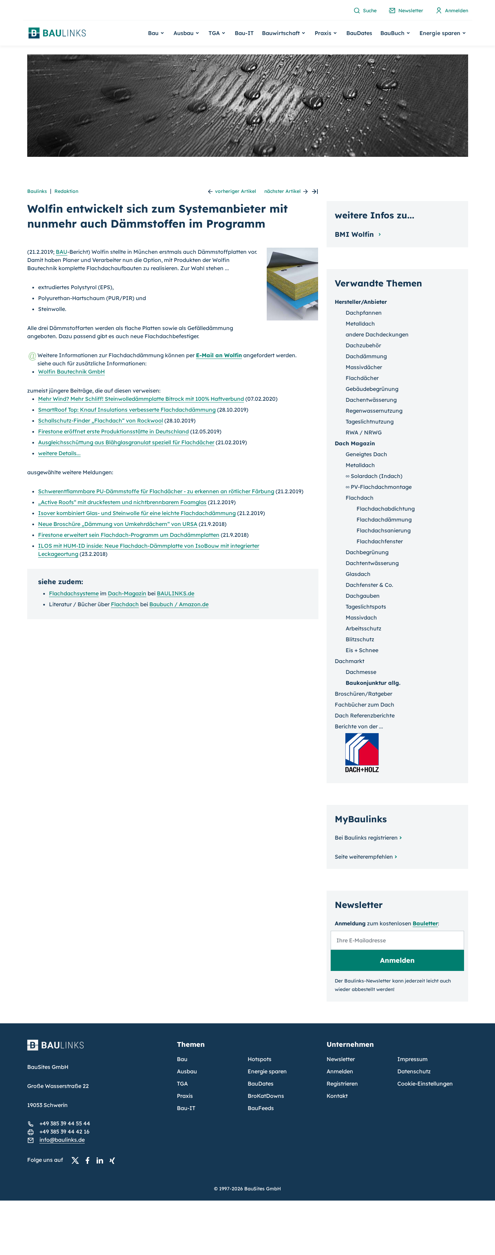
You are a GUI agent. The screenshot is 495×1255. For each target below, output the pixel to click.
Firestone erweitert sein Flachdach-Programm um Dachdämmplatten (128, 534)
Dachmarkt (349, 661)
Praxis (185, 1095)
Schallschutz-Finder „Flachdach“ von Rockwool (100, 420)
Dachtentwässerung (372, 563)
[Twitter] (77, 1160)
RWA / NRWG (364, 432)
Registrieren (342, 1083)
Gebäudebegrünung (372, 388)
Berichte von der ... (359, 726)
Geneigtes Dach (366, 454)
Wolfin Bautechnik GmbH (71, 371)
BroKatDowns (266, 1095)
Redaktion (66, 191)
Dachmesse (361, 671)
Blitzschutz (360, 639)
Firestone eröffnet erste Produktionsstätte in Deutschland (113, 431)
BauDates (359, 33)
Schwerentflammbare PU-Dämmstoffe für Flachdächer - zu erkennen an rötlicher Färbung (156, 491)
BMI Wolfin (355, 234)
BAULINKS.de (175, 593)
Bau (182, 1059)
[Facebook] (89, 1160)
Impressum (412, 1059)
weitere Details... (59, 453)
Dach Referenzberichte (365, 715)
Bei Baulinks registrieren (366, 837)
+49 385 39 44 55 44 (64, 1123)
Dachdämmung (366, 356)
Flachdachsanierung (384, 530)
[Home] (98, 1049)
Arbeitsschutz (363, 628)
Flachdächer (362, 378)
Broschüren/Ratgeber (363, 693)
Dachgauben (363, 595)
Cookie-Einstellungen (425, 1083)
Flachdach (125, 604)
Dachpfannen (364, 312)
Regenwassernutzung (374, 410)
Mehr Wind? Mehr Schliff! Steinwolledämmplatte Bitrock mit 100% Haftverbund (141, 398)
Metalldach (360, 323)
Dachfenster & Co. (369, 584)
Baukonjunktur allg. (373, 682)
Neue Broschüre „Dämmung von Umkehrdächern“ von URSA (117, 524)
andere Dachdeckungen (377, 334)
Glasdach (358, 574)
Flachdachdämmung (384, 519)
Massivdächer (364, 367)
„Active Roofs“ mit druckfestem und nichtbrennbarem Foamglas (122, 502)
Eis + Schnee (362, 650)
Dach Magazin (355, 443)
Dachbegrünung (367, 552)
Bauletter (425, 923)
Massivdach (361, 617)
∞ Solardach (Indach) (374, 476)
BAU (61, 251)
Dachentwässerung (371, 399)
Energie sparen (267, 1071)
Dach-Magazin (127, 593)
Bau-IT (244, 33)
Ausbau (187, 1071)
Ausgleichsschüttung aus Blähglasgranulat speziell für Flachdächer (126, 442)
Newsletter (341, 1059)
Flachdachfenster (380, 541)
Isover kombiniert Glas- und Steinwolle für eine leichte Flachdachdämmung (137, 513)
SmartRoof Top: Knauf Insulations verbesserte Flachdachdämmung (127, 409)
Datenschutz (414, 1071)
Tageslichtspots (366, 606)
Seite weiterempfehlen (364, 856)
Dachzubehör (363, 345)
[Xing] (114, 1160)
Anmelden (340, 1071)
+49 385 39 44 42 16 (64, 1131)
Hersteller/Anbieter (361, 301)
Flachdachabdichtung (386, 508)
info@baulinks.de (62, 1139)
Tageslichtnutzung (370, 421)
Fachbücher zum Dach (364, 704)
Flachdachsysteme (74, 593)
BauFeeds (261, 1108)
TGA (182, 1083)
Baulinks (37, 191)
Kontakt (337, 1095)
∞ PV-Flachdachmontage (379, 486)
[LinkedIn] (102, 1160)
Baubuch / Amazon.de (179, 604)
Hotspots (259, 1059)
